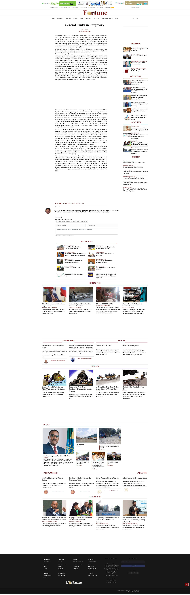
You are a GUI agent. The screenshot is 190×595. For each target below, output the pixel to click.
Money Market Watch (107, 18)
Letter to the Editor (78, 564)
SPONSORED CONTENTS (65, 7)
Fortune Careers (91, 7)
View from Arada (62, 564)
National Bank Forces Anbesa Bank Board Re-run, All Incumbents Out (139, 97)
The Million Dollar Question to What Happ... (139, 70)
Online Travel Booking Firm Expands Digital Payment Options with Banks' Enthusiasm (106, 275)
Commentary (88, 18)
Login (137, 18)
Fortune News (60, 18)
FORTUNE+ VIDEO (54, 7)
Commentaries (47, 559)
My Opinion (133, 68)
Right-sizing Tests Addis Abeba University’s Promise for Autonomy (139, 103)
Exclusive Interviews (78, 561)
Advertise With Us (92, 568)
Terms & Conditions (92, 575)
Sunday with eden (92, 561)
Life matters (90, 559)
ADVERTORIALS (75, 7)
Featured (68, 18)
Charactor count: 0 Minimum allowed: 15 (65, 235)
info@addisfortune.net (111, 582)
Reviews (45, 577)
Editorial (66, 259)
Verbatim (75, 559)
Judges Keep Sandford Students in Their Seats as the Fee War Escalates (139, 151)
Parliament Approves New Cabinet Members (138, 63)
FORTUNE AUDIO (83, 7)
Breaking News (61, 575)
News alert (46, 573)
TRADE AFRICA (100, 7)
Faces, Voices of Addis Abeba (139, 55)
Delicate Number (47, 575)
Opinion (45, 568)
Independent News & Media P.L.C (131, 590)
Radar (97, 245)
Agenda (75, 18)
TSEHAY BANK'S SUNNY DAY (72, 267)
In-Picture (60, 568)
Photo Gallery (133, 47)
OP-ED (81, 18)
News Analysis (61, 573)
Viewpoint (96, 18)
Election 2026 (109, 8)
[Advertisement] (86, 94)
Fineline (60, 561)
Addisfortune (119, 590)
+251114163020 (112, 580)
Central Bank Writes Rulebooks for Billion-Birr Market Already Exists (139, 82)
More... (117, 18)
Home (53, 18)
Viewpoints (61, 559)
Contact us (90, 573)
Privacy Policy (91, 566)
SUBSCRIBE (133, 565)
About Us (90, 564)
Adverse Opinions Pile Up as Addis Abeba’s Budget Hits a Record (139, 117)
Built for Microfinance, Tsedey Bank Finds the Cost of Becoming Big (139, 136)
